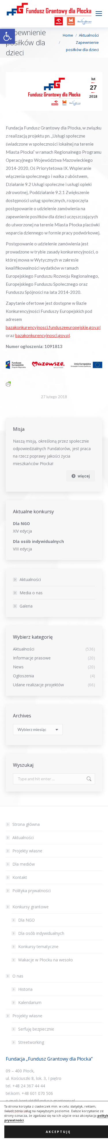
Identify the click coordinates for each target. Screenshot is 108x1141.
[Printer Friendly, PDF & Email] (8, 383)
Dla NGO (26, 920)
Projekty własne (27, 851)
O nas (17, 976)
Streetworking (31, 1042)
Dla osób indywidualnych (41, 933)
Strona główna (26, 824)
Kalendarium (29, 1002)
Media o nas (31, 592)
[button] (7, 36)
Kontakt (19, 877)
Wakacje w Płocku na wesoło (45, 960)
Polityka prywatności (31, 890)
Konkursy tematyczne (38, 946)
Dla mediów (23, 864)
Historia (25, 989)
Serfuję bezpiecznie (36, 1029)
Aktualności (30, 579)
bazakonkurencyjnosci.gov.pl (42, 335)
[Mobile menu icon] (98, 13)
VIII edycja (22, 549)
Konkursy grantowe (30, 906)
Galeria (26, 606)
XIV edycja (22, 531)
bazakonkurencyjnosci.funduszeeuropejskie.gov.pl (53, 327)
